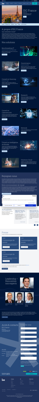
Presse (16, 24)
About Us (27, 0)
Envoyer (22, 366)
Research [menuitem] (24, 3)
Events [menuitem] (27, 3)
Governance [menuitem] (20, 3)
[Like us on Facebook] (30, 390)
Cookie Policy (14, 389)
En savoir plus (4, 54)
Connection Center (31, 382)
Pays (21, 347)
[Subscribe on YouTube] (35, 390)
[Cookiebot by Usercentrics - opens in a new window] (32, 196)
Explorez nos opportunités (6, 193)
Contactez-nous (4, 268)
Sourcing (21, 382)
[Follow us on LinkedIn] (33, 390)
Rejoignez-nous (7, 24)
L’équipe (19, 24)
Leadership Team (13, 385)
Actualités (12, 24)
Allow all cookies (30, 205)
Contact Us (34, 3)
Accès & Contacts (23, 24)
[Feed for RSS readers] (36, 390)
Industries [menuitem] (11, 3)
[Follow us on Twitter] (32, 390)
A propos (3, 24)
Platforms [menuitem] (15, 3)
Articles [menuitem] (31, 3)
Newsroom (27, 265)
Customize (19, 205)
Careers (24, 0)
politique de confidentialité (24, 363)
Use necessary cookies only (8, 205)
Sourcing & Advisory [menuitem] (7, 3)
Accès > (25, 16)
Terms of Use (8, 389)
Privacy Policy (3, 389)
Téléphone (22, 351)
